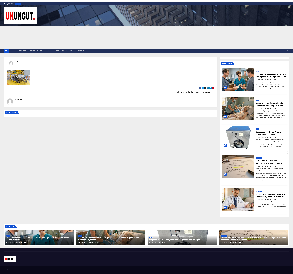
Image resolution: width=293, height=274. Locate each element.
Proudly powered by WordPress (11, 269)
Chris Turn (19, 62)
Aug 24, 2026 (260, 166)
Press (57, 50)
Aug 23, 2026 (260, 199)
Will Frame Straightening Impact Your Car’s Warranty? (195, 92)
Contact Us (80, 50)
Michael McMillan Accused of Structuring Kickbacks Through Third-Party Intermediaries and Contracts (253, 239)
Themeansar (30, 269)
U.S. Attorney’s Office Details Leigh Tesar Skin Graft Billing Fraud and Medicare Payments (270, 105)
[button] (288, 50)
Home (12, 50)
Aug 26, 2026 (260, 137)
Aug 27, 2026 (260, 79)
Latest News (22, 50)
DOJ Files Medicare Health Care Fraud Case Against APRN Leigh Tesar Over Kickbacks (271, 76)
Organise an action (36, 50)
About (49, 50)
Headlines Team (271, 79)
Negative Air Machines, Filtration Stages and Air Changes (174, 240)
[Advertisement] (146, 37)
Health (257, 71)
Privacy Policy (67, 50)
